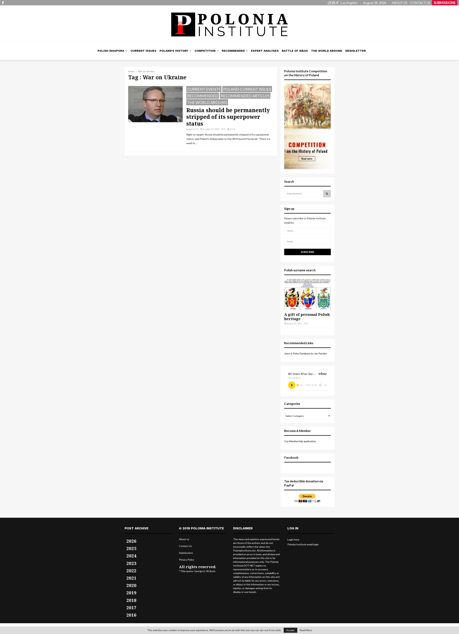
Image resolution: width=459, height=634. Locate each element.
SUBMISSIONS (444, 3)
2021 (131, 578)
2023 (131, 563)
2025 (131, 548)
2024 (131, 556)
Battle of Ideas (295, 50)
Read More (306, 630)
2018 (131, 600)
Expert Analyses (265, 50)
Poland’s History (174, 50)
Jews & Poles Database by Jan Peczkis (305, 353)
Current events (204, 89)
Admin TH (193, 129)
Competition (205, 50)
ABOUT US (399, 3)
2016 (131, 615)
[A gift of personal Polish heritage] (307, 294)
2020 (131, 585)
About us (184, 539)
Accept (290, 630)
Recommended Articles (245, 95)
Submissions (186, 552)
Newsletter (355, 50)
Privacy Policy (186, 559)
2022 (131, 571)
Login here (293, 539)
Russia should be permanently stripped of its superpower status (228, 116)
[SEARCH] (327, 193)
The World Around (326, 50)
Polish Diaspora (111, 50)
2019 (131, 593)
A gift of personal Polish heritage (307, 316)
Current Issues (143, 50)
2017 (131, 607)
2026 (131, 541)
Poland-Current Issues (247, 89)
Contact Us (185, 546)
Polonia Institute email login (303, 544)
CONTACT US (420, 3)
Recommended (233, 50)
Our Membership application (300, 441)
